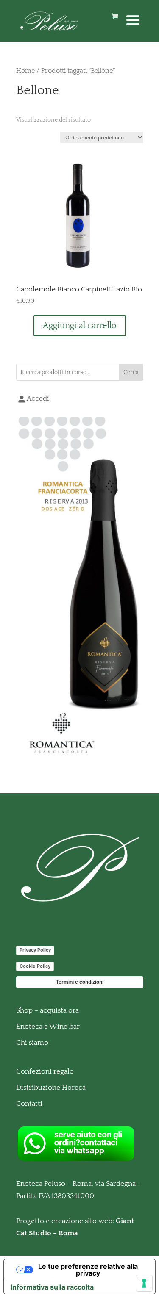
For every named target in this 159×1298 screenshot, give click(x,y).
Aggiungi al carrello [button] (80, 325)
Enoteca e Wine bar (48, 1026)
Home (25, 71)
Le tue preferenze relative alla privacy (88, 1269)
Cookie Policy (35, 966)
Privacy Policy (35, 950)
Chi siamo (32, 1042)
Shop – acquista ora (47, 1010)
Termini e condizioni (79, 982)
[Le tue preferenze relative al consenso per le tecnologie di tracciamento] (144, 1283)
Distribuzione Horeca (51, 1087)
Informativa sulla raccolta (52, 1287)
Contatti (29, 1103)
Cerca (131, 372)
